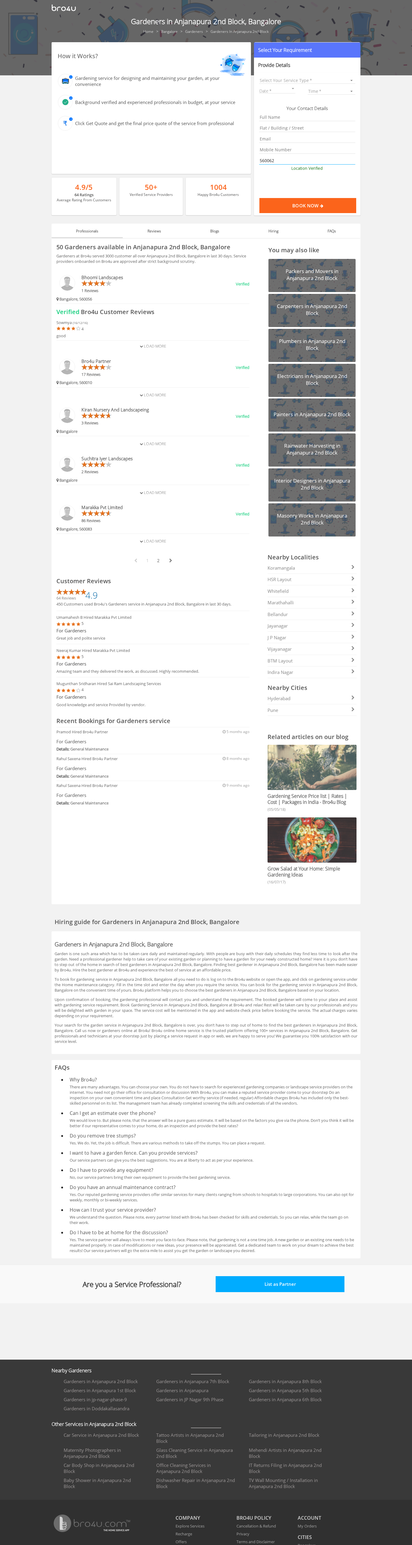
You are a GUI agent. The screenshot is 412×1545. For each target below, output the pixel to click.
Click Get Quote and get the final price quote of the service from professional (154, 123)
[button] (307, 50)
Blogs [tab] (214, 231)
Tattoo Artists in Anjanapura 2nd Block (190, 1438)
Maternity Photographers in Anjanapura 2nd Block (92, 1453)
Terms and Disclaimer (255, 1541)
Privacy (242, 1534)
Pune (273, 710)
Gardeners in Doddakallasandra (96, 1408)
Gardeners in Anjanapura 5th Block (285, 1390)
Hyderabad (279, 698)
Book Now (306, 206)
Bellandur (278, 614)
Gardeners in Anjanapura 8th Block (285, 1381)
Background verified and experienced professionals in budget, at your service (155, 102)
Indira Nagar (280, 672)
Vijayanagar (280, 649)
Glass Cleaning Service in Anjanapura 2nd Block (194, 1453)
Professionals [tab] (87, 231)
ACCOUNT (309, 1518)
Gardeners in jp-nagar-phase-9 (95, 1399)
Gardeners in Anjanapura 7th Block (192, 1381)
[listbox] (307, 80)
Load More (154, 346)
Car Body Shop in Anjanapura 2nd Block (99, 1468)
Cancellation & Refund (256, 1526)
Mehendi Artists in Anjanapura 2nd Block (285, 1453)
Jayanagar (278, 626)
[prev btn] (135, 561)
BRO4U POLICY (253, 1518)
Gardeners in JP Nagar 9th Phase (189, 1399)
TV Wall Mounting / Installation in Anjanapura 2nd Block (283, 1483)
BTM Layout (280, 661)
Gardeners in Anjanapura (182, 1390)
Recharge (184, 1534)
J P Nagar (277, 637)
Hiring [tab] (273, 231)
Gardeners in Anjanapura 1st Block (100, 1390)
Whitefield (278, 591)
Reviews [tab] (154, 231)
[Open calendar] (292, 88)
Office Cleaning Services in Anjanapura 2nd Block (183, 1468)
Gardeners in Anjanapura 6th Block (285, 1399)
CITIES (305, 1537)
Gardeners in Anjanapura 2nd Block (101, 1381)
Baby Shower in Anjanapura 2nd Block (97, 1483)
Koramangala (281, 568)
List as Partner (280, 1284)
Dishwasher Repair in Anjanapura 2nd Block (195, 1483)
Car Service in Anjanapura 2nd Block (101, 1435)
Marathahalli (281, 602)
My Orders (307, 1526)
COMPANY (188, 1518)
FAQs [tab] (332, 231)
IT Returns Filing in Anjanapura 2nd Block (285, 1468)
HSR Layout (279, 579)
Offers (181, 1541)
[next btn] (170, 561)
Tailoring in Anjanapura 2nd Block (284, 1435)
